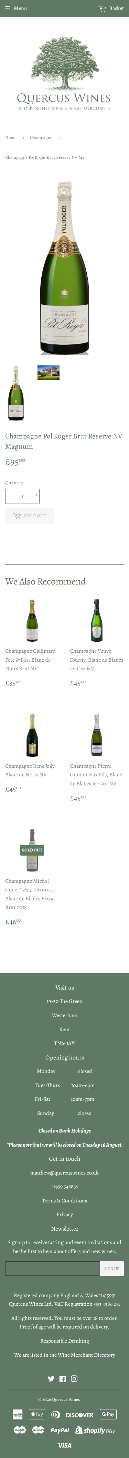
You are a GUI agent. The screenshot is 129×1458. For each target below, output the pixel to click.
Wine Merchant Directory (86, 1355)
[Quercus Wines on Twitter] (51, 1380)
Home (11, 138)
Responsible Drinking (64, 1341)
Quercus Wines (66, 1399)
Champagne (41, 138)
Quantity (14, 482)
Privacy (64, 1214)
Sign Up (111, 1268)
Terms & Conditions (64, 1200)
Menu (20, 8)
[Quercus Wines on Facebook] (62, 1380)
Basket (116, 8)
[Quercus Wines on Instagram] (74, 1380)
